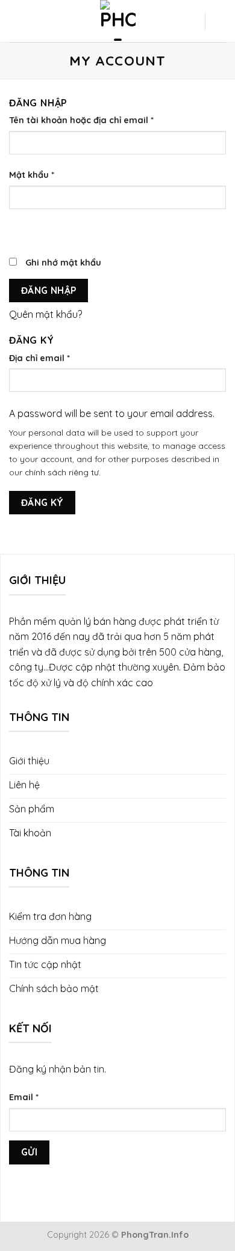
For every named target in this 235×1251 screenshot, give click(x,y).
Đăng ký (42, 502)
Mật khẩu (31, 174)
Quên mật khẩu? (45, 314)
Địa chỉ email (39, 358)
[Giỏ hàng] (220, 21)
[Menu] (17, 21)
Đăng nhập (49, 290)
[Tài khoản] (190, 21)
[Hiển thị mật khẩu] (21, 230)
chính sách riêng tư (62, 472)
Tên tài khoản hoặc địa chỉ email (81, 120)
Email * (24, 1097)
